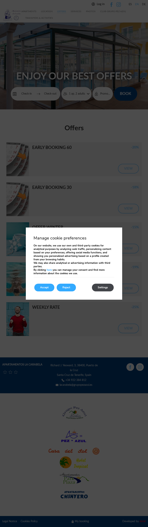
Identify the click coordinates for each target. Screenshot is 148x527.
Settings (103, 287)
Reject (66, 287)
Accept (44, 287)
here (49, 270)
